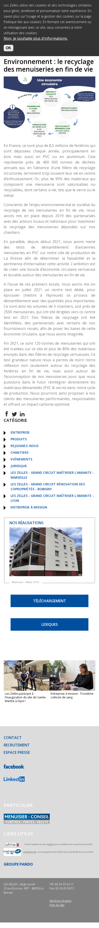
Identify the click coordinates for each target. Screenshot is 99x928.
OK (8, 48)
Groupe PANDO (18, 864)
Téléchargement (49, 600)
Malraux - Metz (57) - (26, 582)
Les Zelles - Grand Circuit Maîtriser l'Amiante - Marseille (52, 475)
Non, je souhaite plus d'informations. (36, 38)
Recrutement (17, 745)
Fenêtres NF (29, 851)
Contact (13, 737)
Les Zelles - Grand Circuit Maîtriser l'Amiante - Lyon (52, 498)
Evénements (21, 459)
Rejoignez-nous (24, 446)
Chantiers (20, 452)
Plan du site (57, 905)
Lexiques (49, 624)
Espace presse (17, 752)
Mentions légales (60, 901)
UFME (50, 844)
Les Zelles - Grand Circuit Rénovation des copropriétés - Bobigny (48, 486)
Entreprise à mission (29, 507)
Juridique (19, 466)
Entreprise (20, 432)
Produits (19, 439)
